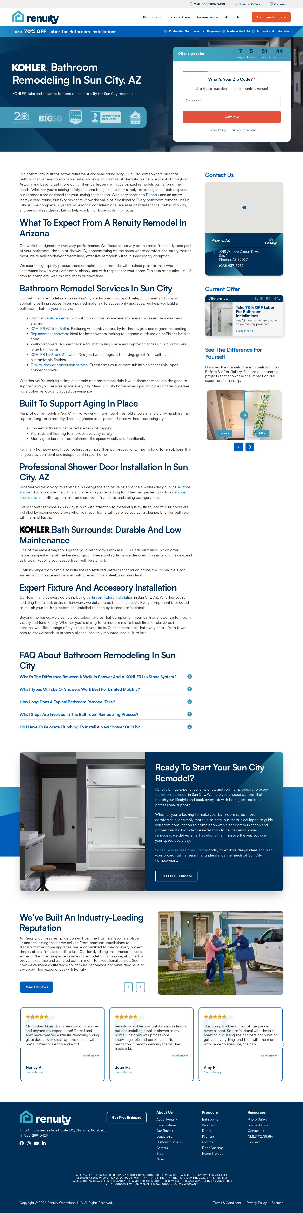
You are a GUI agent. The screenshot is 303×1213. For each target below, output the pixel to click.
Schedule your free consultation (181, 850)
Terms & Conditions (243, 130)
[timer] (232, 54)
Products (150, 17)
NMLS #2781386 (260, 1136)
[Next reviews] (140, 987)
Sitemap (277, 1203)
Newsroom (164, 1159)
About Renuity (166, 1119)
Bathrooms (210, 1119)
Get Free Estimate (271, 17)
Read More (91, 1055)
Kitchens (208, 1136)
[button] (244, 207)
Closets (207, 1142)
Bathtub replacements (49, 318)
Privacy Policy (217, 130)
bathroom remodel (171, 794)
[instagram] (29, 1143)
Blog (159, 1154)
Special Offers (249, 4)
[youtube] (36, 1143)
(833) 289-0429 (35, 1135)
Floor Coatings (212, 1148)
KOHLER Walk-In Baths (50, 328)
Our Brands (164, 1131)
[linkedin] (44, 1143)
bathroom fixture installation (109, 597)
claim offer (243, 330)
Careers (280, 4)
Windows (209, 1125)
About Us (232, 17)
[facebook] (22, 1143)
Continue (232, 117)
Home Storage (212, 1154)
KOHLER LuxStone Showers (53, 354)
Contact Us (256, 1131)
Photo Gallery (258, 1119)
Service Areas (179, 17)
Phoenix (152, 194)
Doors (206, 1131)
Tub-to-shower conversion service (59, 364)
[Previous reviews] (128, 987)
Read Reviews (36, 987)
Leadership (164, 1136)
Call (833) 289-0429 (209, 4)
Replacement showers (49, 333)
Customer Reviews (170, 1142)
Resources (205, 17)
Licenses (254, 1142)
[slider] (244, 415)
